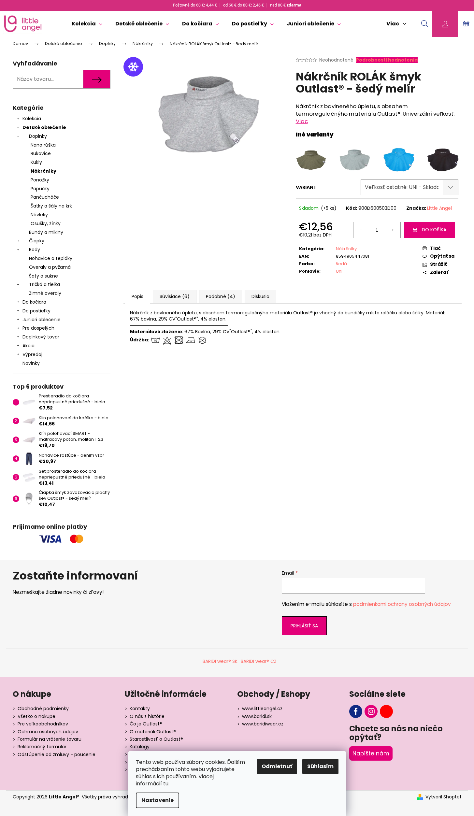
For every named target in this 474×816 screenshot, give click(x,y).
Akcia (28, 345)
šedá (341, 264)
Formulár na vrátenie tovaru (49, 739)
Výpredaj (32, 354)
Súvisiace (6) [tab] (175, 296)
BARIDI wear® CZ (259, 661)
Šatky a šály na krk (51, 206)
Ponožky (40, 180)
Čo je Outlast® (146, 724)
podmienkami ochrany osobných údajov (402, 604)
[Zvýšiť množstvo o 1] (392, 230)
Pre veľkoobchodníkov (43, 724)
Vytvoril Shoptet (443, 797)
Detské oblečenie (44, 127)
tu (165, 783)
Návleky (39, 214)
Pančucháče (45, 197)
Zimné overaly (45, 293)
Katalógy (140, 746)
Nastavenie (157, 800)
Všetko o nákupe (36, 716)
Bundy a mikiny (46, 232)
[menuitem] (87, 24)
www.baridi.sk (257, 716)
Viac (302, 121)
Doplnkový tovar (40, 337)
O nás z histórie (147, 716)
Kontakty (140, 708)
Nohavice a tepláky (50, 258)
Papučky (40, 188)
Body (34, 249)
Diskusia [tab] (260, 296)
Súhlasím (320, 766)
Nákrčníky (43, 171)
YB (386, 711)
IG (371, 711)
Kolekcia (31, 118)
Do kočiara (34, 302)
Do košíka (434, 229)
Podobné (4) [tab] (220, 296)
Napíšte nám (370, 753)
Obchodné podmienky (43, 708)
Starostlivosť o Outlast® (156, 739)
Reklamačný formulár (42, 746)
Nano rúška (43, 145)
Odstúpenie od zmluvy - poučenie (56, 754)
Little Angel (439, 208)
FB (355, 711)
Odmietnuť (277, 766)
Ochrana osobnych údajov (48, 731)
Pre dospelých (38, 328)
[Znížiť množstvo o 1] (361, 230)
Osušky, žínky (46, 223)
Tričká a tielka (44, 284)
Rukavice (41, 153)
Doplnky (38, 136)
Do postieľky (36, 311)
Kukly (36, 162)
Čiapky (36, 240)
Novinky (31, 363)
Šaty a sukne (43, 276)
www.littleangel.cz (262, 708)
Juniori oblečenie (41, 319)
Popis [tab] (137, 296)
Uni (339, 271)
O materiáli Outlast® (153, 731)
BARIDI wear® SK (220, 661)
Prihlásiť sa (304, 626)
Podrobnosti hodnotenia (387, 60)
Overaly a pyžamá (50, 267)
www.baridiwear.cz (262, 724)
